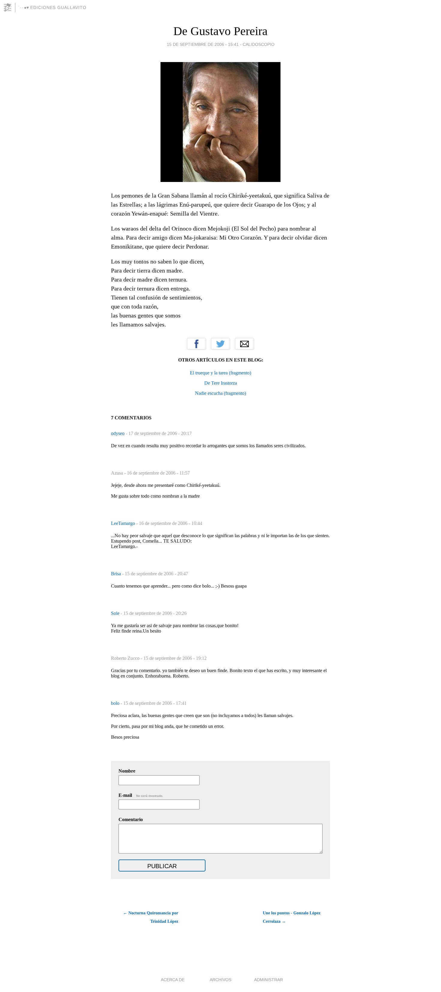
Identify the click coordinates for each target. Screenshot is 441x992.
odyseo (118, 433)
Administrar (268, 979)
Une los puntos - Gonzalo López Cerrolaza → (291, 917)
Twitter (220, 344)
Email (244, 344)
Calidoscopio (258, 44)
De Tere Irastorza (220, 383)
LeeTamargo (123, 523)
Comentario (130, 819)
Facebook (196, 344)
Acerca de (172, 979)
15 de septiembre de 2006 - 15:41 (203, 44)
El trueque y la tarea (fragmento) (220, 372)
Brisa (116, 573)
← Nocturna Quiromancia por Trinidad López (150, 917)
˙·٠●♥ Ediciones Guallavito (52, 7)
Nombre (126, 770)
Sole (116, 613)
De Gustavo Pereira (220, 31)
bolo (116, 703)
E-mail (140, 795)
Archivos (220, 979)
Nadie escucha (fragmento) (220, 393)
